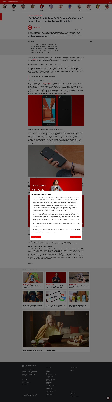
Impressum (56, 233)
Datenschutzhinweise (35, 233)
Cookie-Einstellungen (47, 233)
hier (51, 200)
